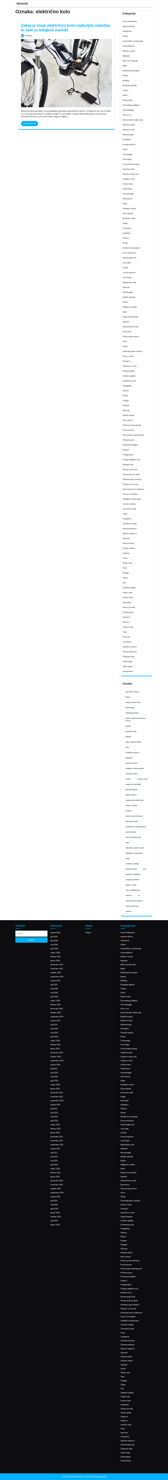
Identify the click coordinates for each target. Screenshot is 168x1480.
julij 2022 (53, 1109)
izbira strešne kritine (133, 742)
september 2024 (56, 1017)
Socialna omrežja (130, 524)
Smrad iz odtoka (129, 504)
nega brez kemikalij (133, 784)
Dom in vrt (127, 115)
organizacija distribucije (135, 800)
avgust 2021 (55, 1149)
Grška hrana (128, 184)
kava (127, 747)
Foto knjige (127, 159)
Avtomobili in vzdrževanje (133, 41)
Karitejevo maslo (129, 208)
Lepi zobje (127, 263)
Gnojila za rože (129, 179)
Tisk (124, 583)
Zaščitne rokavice (130, 647)
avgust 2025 (55, 980)
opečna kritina (131, 795)
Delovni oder (128, 100)
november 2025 (56, 969)
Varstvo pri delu (129, 607)
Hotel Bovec (127, 189)
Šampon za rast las (130, 484)
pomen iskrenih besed (134, 816)
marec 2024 (55, 1041)
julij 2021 (53, 1153)
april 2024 (54, 1036)
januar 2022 (55, 1133)
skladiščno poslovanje (134, 853)
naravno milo (142, 779)
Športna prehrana (130, 528)
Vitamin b (126, 617)
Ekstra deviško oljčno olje (133, 120)
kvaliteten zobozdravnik (135, 768)
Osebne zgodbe (129, 376)
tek (144, 869)
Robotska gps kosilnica (132, 479)
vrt (139, 895)
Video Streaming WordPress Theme (76, 1477)
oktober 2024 (55, 1012)
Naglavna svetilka (130, 307)
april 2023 (54, 1081)
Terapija (126, 573)
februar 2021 (55, 1173)
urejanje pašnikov (132, 880)
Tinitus (125, 578)
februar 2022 (55, 1129)
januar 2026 (55, 961)
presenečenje (131, 832)
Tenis (125, 568)
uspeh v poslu (131, 885)
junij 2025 (54, 988)
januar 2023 (55, 1089)
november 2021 (56, 1141)
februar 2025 (55, 1004)
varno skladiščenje (133, 890)
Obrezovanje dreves (131, 336)
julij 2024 (53, 1025)
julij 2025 (53, 985)
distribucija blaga (132, 713)
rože (127, 842)
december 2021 (56, 1137)
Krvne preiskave (129, 253)
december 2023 (56, 1052)
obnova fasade (131, 790)
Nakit (125, 312)
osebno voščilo (131, 805)
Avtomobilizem (129, 46)
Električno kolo (128, 130)
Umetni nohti (128, 597)
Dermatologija (128, 110)
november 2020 (56, 1185)
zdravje (128, 911)
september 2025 (56, 977)
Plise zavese (128, 420)
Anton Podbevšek (130, 21)
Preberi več (30, 124)
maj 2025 (54, 993)
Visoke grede (128, 612)
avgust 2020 (55, 1197)
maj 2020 (54, 1205)
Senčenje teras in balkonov (133, 489)
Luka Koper (127, 277)
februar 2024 (55, 1044)
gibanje (128, 737)
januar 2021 (55, 1177)
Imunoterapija (128, 194)
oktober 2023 (55, 1057)
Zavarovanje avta (130, 652)
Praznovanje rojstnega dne (133, 435)
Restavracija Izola (130, 469)
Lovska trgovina (129, 272)
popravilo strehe (132, 821)
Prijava (88, 932)
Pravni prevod (128, 430)
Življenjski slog (128, 656)
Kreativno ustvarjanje (131, 248)
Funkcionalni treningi (131, 164)
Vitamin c (126, 622)
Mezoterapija (128, 292)
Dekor (125, 95)
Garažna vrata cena (131, 174)
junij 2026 (54, 940)
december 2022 (56, 1093)
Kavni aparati (128, 213)
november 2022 (56, 1097)
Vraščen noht (128, 627)
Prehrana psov (128, 440)
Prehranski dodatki (130, 445)
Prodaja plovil (128, 455)
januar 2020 (55, 1213)
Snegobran (127, 519)
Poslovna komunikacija (132, 425)
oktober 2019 (55, 1217)
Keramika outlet (129, 218)
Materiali (126, 287)
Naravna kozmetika (130, 317)
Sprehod (126, 538)
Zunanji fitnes (128, 671)
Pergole (126, 400)
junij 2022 (54, 1113)
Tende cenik (127, 563)
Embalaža (127, 139)
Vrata (125, 632)
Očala (125, 346)
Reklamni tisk (128, 464)
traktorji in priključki (133, 874)
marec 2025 (55, 1001)
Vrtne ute (126, 637)
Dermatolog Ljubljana (131, 105)
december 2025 (56, 964)
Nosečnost (127, 332)
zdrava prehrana (132, 906)
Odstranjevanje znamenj (132, 351)
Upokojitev (127, 602)
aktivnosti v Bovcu (132, 692)
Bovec (128, 697)
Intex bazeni (127, 199)
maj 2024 (54, 1033)
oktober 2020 (55, 1189)
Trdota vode (127, 592)
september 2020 (56, 1193)
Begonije (126, 56)
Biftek (125, 66)
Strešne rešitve (129, 548)
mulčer (128, 779)
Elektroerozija (128, 135)
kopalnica (129, 758)
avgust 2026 (55, 932)
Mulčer (125, 302)
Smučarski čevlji (129, 509)
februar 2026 (55, 956)
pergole (128, 811)
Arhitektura (127, 31)
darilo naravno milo (133, 702)
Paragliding (127, 386)
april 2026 (54, 948)
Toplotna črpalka (129, 588)
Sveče (125, 558)
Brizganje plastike (130, 85)
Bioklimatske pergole (131, 71)
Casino (125, 90)
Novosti (22, 3)
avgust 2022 (55, 1105)
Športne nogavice (130, 533)
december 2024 (56, 1009)
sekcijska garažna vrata (135, 848)
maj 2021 (54, 1161)
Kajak (125, 203)
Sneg (125, 514)
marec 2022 (55, 1125)
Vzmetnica (127, 642)
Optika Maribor (129, 371)
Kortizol (126, 238)
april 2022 (54, 1121)
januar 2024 (55, 1049)
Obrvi (125, 341)
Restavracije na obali (131, 474)
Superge (126, 553)
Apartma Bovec (129, 26)
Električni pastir (129, 125)
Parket (125, 396)
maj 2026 (54, 945)
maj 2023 (54, 1077)
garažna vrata (131, 731)
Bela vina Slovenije (130, 61)
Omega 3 (126, 361)
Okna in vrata (128, 356)
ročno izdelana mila (133, 837)
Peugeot (126, 405)
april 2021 (54, 1165)
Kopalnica (126, 233)
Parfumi (126, 391)
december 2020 (56, 1181)
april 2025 (54, 996)
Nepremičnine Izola (130, 327)
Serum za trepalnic (130, 494)
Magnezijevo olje (129, 282)
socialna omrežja (132, 864)
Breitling (126, 80)
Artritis (125, 36)
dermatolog (130, 708)
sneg (127, 858)
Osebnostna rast (129, 381)
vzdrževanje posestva (134, 901)
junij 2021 (54, 1157)
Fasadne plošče (129, 144)
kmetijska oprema (132, 752)
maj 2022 (54, 1117)
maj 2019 (54, 1221)
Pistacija (126, 410)
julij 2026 (53, 937)
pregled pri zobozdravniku (136, 827)
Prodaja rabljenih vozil (131, 460)
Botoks (125, 75)
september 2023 (56, 1060)
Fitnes (125, 149)
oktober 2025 (55, 972)
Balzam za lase (129, 51)
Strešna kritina (128, 543)
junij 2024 (54, 1028)
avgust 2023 (55, 1065)
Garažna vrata (128, 169)
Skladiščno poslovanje (132, 499)
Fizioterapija (127, 154)
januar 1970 (55, 1225)
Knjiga (125, 223)
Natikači (126, 322)
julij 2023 (53, 1069)
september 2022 (56, 1101)
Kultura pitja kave (129, 258)
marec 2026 (55, 953)
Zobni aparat (128, 666)
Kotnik (125, 243)
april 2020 (54, 1209)
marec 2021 (55, 1169)
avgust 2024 (55, 1020)
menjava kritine (131, 774)
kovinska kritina (131, 763)
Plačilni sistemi (129, 415)
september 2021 (56, 1145)
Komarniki (127, 228)
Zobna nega (127, 661)
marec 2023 (55, 1085)
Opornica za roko (130, 366)
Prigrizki (126, 450)
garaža (128, 726)
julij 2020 (53, 1201)
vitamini (128, 895)
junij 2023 (54, 1073)
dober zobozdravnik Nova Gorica (135, 719)
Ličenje (125, 268)
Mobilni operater (129, 297)
